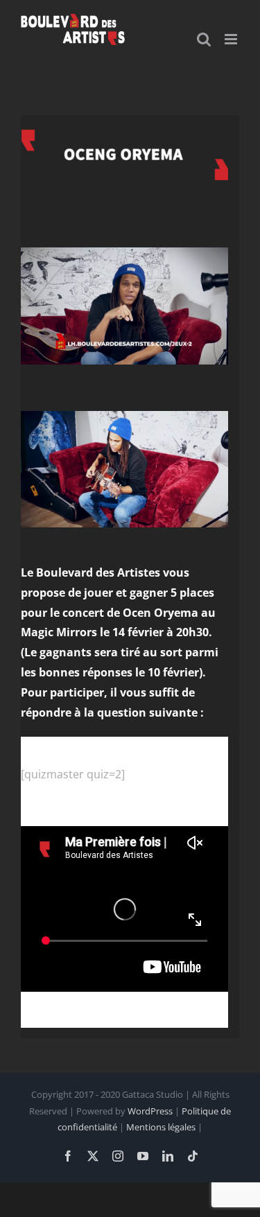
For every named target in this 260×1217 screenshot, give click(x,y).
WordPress (150, 1111)
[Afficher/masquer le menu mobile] (232, 39)
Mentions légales (161, 1127)
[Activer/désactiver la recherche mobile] (204, 39)
